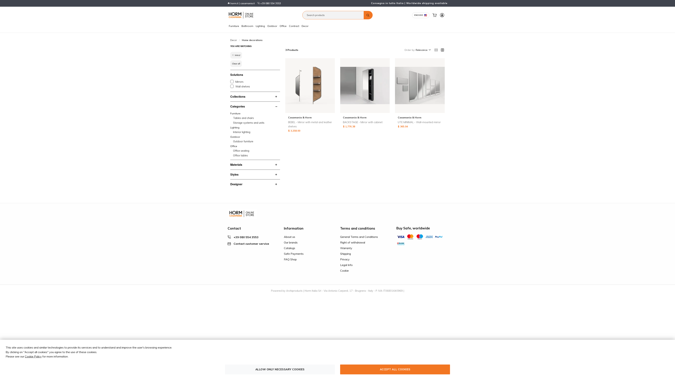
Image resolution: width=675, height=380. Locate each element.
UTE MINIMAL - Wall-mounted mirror (419, 122)
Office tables (240, 155)
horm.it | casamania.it (242, 3)
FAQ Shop (290, 259)
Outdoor (272, 26)
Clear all (236, 63)
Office (283, 26)
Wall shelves (242, 86)
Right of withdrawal (352, 242)
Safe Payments (294, 253)
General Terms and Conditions (359, 236)
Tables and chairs (243, 118)
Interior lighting (241, 132)
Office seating (241, 150)
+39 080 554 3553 (270, 3)
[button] (423, 50)
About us (289, 236)
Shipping (345, 253)
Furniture (234, 26)
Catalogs (289, 248)
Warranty (346, 248)
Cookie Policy (33, 356)
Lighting (260, 26)
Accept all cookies (395, 369)
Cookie (344, 270)
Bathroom (247, 26)
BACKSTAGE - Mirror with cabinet (362, 122)
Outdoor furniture (243, 141)
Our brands (291, 242)
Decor (305, 26)
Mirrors (239, 81)
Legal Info (346, 265)
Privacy (345, 259)
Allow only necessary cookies (280, 369)
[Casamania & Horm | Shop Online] (242, 15)
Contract (294, 26)
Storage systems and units (248, 122)
